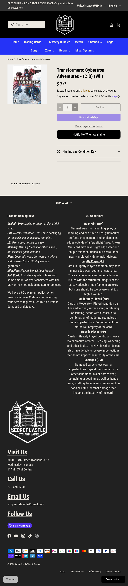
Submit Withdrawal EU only (25, 183)
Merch (79, 42)
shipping (85, 90)
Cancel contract (113, 579)
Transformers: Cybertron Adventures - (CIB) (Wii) (39, 59)
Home (15, 42)
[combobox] (26, 24)
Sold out (100, 107)
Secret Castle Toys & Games (27, 564)
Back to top (62, 202)
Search (63, 571)
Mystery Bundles (59, 42)
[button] (118, 25)
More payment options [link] (89, 126)
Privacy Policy (77, 571)
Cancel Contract (113, 571)
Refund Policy (95, 571)
